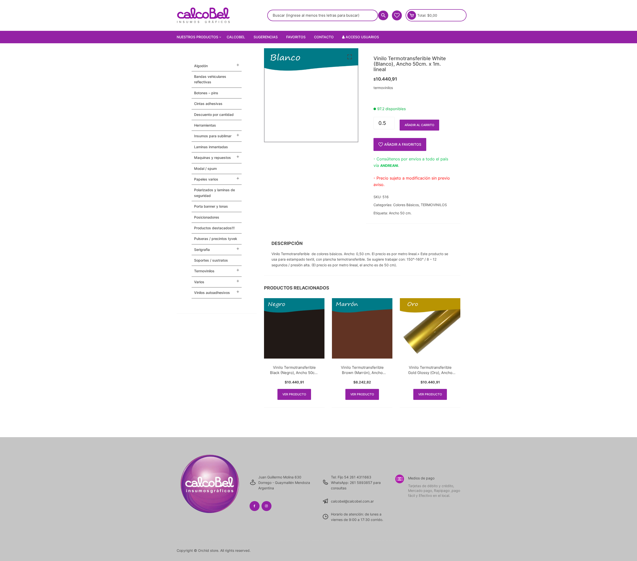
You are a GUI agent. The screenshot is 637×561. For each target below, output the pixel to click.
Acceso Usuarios (362, 37)
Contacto (324, 37)
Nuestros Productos (197, 37)
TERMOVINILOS (434, 205)
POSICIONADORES (206, 217)
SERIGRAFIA (202, 249)
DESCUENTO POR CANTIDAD (214, 114)
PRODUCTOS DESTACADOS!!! (214, 228)
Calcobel (236, 37)
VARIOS (199, 282)
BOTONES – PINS (206, 93)
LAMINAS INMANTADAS (211, 147)
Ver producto (294, 394)
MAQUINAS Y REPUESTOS (212, 157)
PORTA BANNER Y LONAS (211, 206)
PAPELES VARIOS (206, 179)
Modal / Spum (205, 168)
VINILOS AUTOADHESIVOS (212, 292)
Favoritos (296, 37)
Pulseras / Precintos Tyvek (215, 238)
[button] (349, 57)
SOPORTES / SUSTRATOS (211, 260)
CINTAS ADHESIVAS (208, 103)
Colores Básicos (406, 205)
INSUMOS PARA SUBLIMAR (212, 136)
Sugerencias (266, 37)
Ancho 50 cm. (400, 213)
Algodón (201, 66)
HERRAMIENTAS (205, 125)
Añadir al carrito (419, 125)
